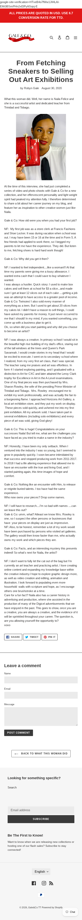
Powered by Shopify (52, 907)
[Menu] (76, 37)
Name (7, 673)
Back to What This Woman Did (43, 753)
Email (7, 688)
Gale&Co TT (34, 907)
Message (9, 704)
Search (12, 787)
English (40, 871)
